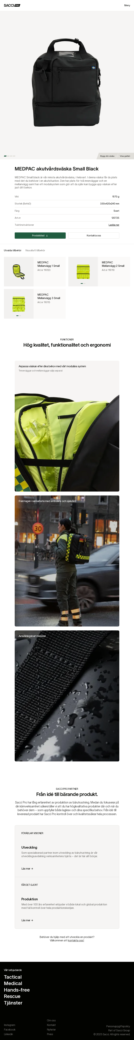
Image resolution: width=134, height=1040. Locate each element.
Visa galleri (125, 156)
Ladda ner (114, 225)
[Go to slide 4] (14, 156)
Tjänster (13, 1002)
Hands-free (17, 990)
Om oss (51, 1020)
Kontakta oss (94, 235)
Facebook (10, 1029)
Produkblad (38, 235)
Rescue (12, 996)
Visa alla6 (35, 250)
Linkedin (8, 1034)
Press (50, 1034)
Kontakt (51, 1024)
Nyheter (51, 1029)
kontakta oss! (76, 940)
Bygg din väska (107, 156)
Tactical (13, 977)
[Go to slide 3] (11, 156)
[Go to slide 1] (5, 156)
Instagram (9, 1024)
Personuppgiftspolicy (118, 1026)
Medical (13, 983)
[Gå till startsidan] (12, 5)
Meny (127, 5)
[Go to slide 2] (8, 156)
